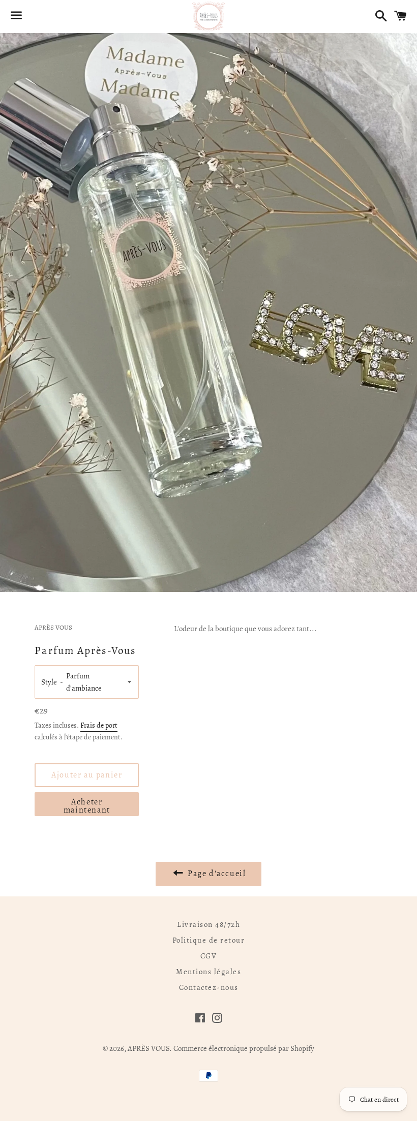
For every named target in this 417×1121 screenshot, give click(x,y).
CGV (208, 956)
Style (49, 682)
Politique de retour (208, 940)
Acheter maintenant (87, 806)
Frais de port (98, 725)
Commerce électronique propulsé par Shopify (243, 1048)
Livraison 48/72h (208, 924)
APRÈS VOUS (148, 1048)
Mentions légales (208, 972)
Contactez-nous (209, 987)
